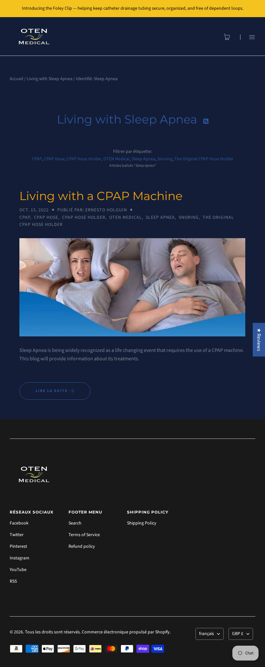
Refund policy (82, 546)
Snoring (164, 159)
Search (75, 523)
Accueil (16, 79)
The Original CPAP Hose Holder (203, 159)
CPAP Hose (54, 159)
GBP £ (237, 633)
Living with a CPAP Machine (101, 196)
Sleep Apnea (143, 159)
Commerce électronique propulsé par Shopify (126, 632)
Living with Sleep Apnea (49, 79)
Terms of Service (84, 535)
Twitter (17, 535)
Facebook (19, 523)
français (206, 633)
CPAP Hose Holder (84, 159)
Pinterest (18, 546)
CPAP (37, 159)
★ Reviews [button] (258, 339)
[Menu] (247, 37)
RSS (13, 581)
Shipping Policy (141, 523)
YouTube (18, 569)
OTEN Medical (116, 159)
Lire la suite (52, 391)
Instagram (19, 558)
